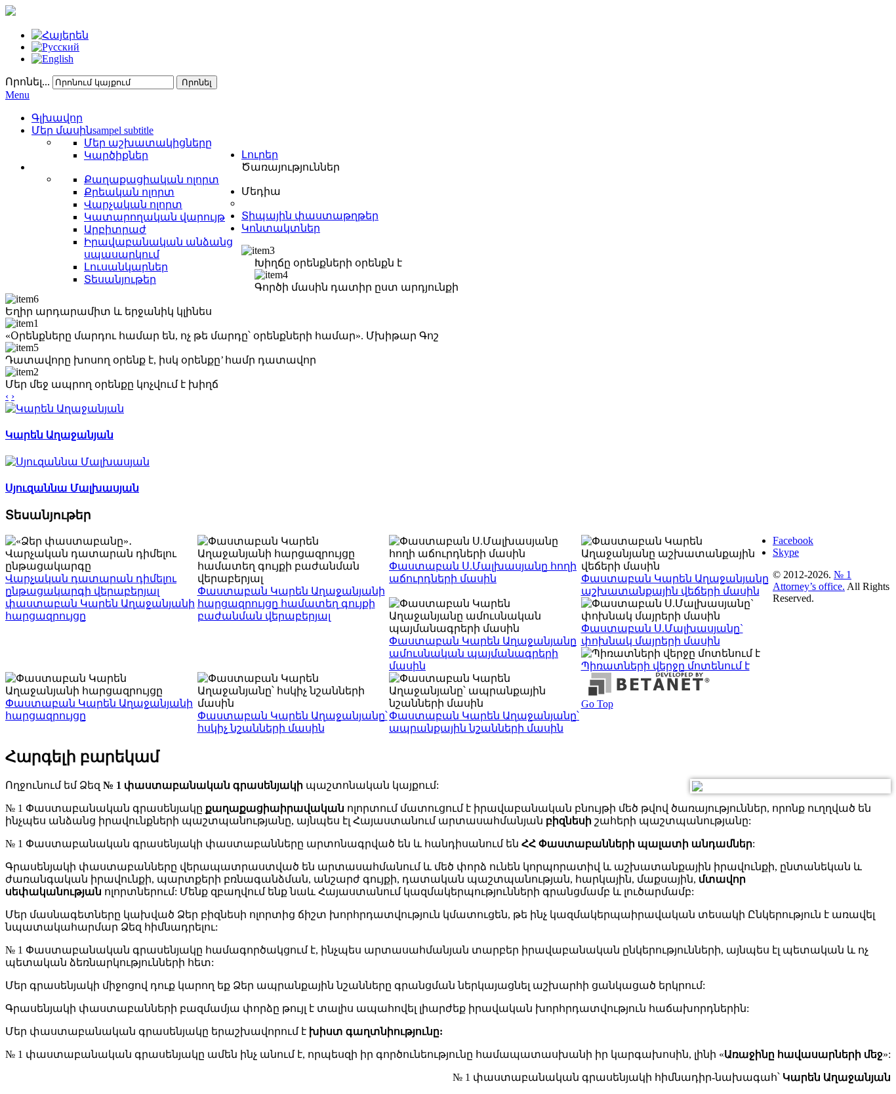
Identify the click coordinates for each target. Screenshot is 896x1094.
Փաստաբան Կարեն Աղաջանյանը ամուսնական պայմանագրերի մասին (483, 653)
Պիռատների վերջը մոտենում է (665, 665)
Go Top (597, 703)
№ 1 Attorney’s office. (812, 580)
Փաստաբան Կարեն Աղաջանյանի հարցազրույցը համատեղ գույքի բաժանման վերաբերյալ (291, 603)
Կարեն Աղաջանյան (59, 434)
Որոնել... (27, 81)
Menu (17, 94)
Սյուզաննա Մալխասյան (72, 488)
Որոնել (197, 82)
